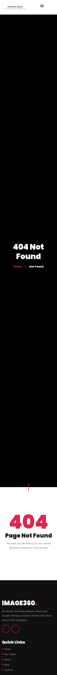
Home (18, 266)
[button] (42, 5)
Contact (8, 670)
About (7, 660)
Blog (6, 665)
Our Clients (10, 654)
